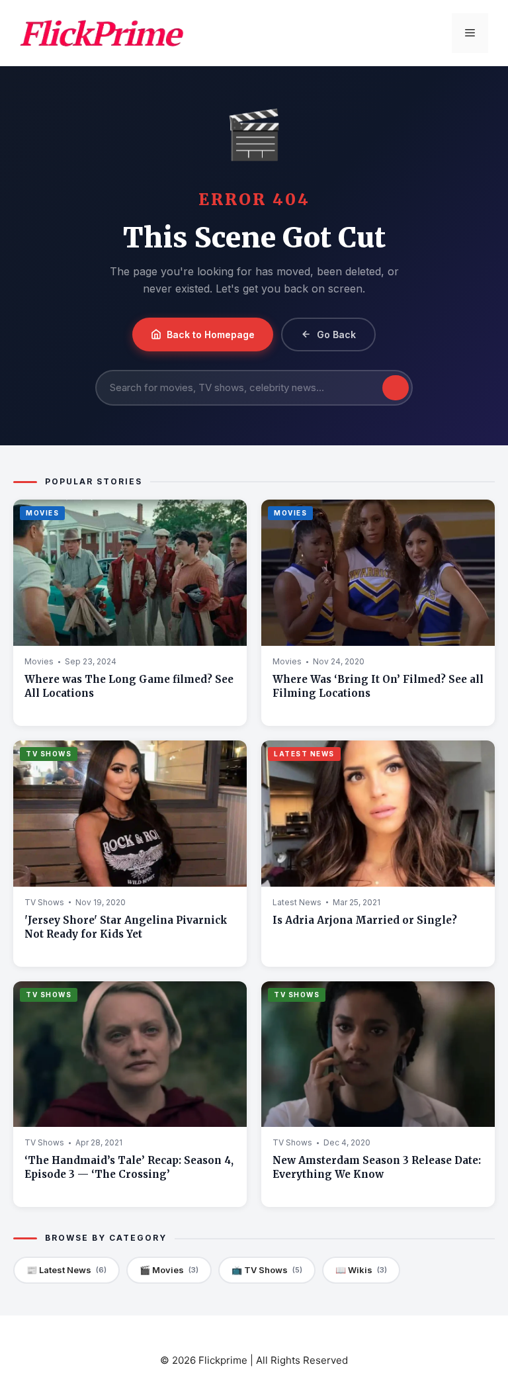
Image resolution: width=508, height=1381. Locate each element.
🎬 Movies (169, 1270)
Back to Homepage (211, 334)
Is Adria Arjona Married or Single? (365, 920)
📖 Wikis (361, 1270)
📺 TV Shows (267, 1270)
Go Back (336, 334)
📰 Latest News (66, 1270)
